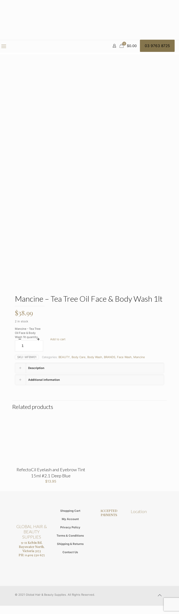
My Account (70, 519)
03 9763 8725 (157, 46)
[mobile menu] (3, 46)
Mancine (139, 357)
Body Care (79, 357)
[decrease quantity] (20, 339)
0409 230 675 (35, 555)
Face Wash (124, 357)
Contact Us (70, 552)
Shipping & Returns (70, 544)
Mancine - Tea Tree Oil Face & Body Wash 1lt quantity (28, 333)
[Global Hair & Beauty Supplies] (89, 20)
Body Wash (94, 357)
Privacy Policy (70, 527)
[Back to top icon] (159, 595)
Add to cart (57, 339)
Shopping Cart (70, 510)
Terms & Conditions (70, 535)
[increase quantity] (38, 339)
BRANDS (109, 357)
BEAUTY (64, 357)
